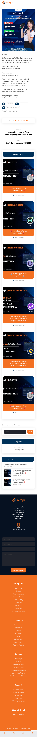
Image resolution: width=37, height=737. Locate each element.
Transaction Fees (18, 667)
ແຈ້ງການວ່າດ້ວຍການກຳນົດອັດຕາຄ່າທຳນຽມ (15, 465)
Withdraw (18, 633)
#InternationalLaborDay (13, 107)
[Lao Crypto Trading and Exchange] (7, 3)
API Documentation (18, 701)
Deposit (18, 631)
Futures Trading (18, 645)
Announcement (24, 104)
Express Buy (18, 625)
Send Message (18, 570)
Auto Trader (18, 639)
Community (18, 603)
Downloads (18, 608)
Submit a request (18, 692)
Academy (18, 661)
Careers (18, 591)
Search (30, 431)
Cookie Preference (18, 611)
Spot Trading (18, 642)
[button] (15, 120)
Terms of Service (18, 597)
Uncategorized (19, 450)
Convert (18, 636)
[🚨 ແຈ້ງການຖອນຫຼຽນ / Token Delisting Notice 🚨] (7, 473)
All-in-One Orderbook (18, 670)
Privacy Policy (18, 600)
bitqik (4, 111)
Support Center (18, 689)
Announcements (18, 594)
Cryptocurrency (13, 111)
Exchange (18, 659)
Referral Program (18, 664)
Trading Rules (18, 695)
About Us (18, 588)
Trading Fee (18, 698)
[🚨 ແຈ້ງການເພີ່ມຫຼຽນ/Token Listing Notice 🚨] (7, 482)
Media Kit (18, 605)
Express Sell (18, 628)
